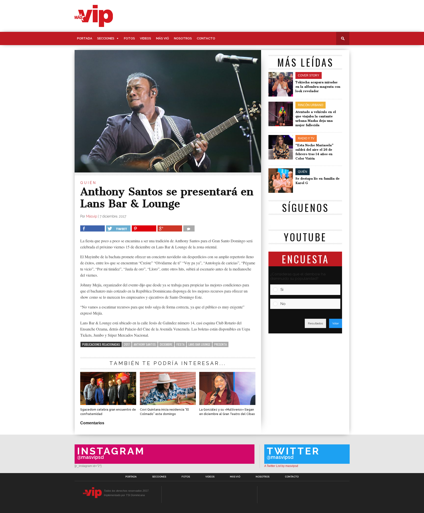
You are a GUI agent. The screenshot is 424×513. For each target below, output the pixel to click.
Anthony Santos (145, 344)
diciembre (166, 344)
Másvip (91, 216)
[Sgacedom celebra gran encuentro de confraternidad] (108, 404)
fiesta (180, 344)
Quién (88, 183)
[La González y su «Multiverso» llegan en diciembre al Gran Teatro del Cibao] (227, 404)
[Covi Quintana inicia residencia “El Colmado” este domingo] (168, 404)
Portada (84, 38)
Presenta (220, 344)
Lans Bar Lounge (199, 344)
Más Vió (162, 38)
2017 (127, 344)
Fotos (129, 38)
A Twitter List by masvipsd (281, 466)
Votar (335, 323)
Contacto (206, 38)
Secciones (105, 38)
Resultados (315, 323)
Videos (145, 38)
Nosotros (183, 38)
